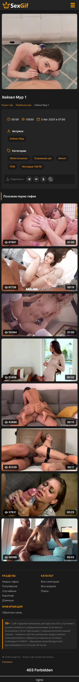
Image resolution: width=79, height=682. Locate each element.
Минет (62, 158)
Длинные (8, 600)
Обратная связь (12, 612)
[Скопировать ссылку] (50, 179)
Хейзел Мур (17, 138)
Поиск (45, 591)
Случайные (9, 591)
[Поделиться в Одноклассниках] (43, 179)
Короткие (8, 595)
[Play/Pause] (6, 84)
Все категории (50, 581)
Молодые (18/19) (32, 166)
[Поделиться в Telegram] (29, 179)
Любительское (23, 105)
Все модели (48, 586)
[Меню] (72, 5)
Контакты (7, 661)
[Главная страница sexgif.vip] (15, 5)
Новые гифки (10, 581)
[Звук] (65, 84)
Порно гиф (7, 105)
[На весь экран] (72, 84)
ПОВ (12, 166)
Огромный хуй (42, 158)
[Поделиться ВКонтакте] (36, 179)
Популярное (9, 586)
